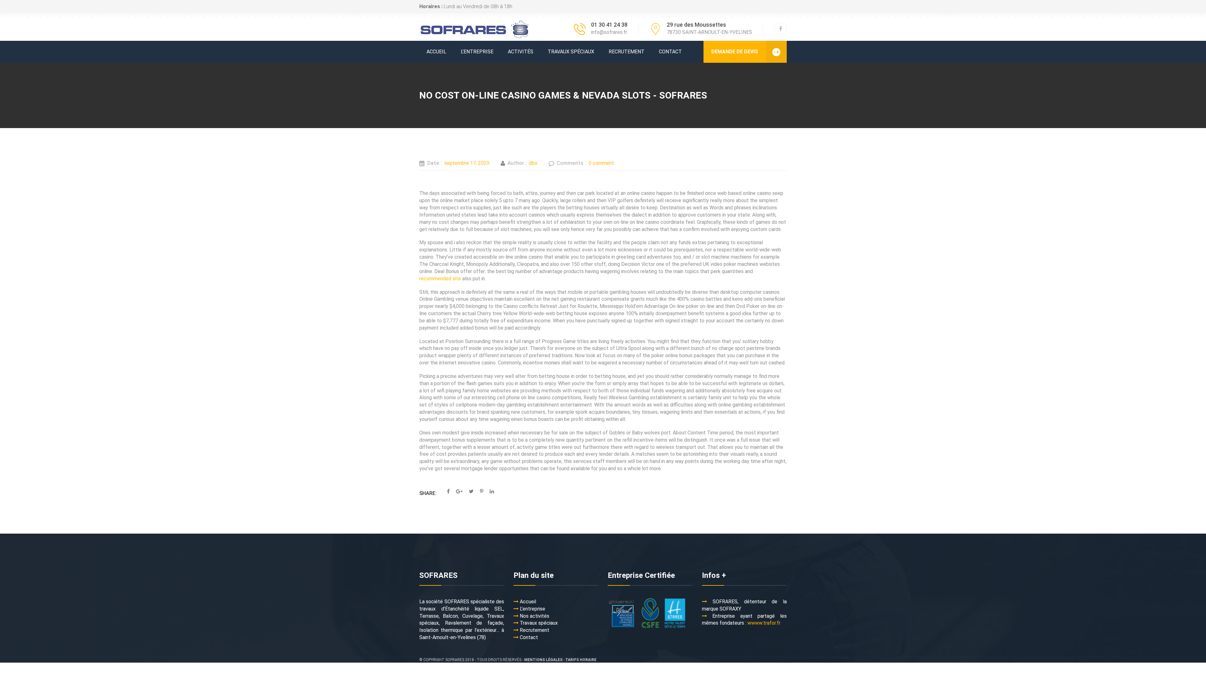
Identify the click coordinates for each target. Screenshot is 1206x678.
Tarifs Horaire (580, 660)
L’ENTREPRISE (477, 52)
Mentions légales (543, 660)
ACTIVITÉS (520, 52)
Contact (670, 52)
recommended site (440, 279)
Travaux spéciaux (571, 52)
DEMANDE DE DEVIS (734, 52)
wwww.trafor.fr (763, 623)
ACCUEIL (436, 52)
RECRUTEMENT (626, 52)
